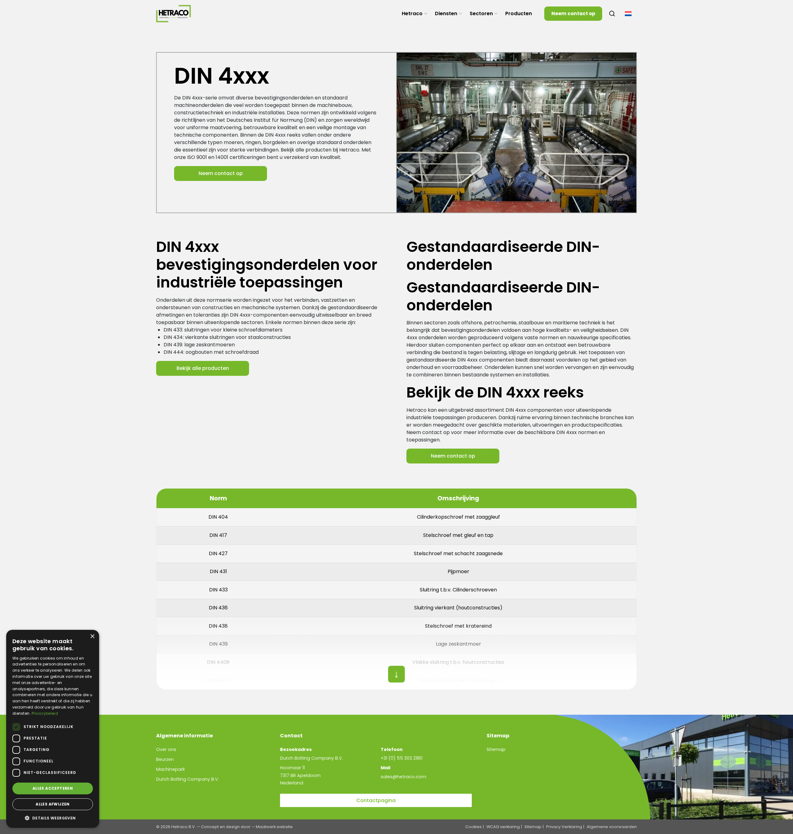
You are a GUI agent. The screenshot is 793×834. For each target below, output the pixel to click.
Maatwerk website (274, 826)
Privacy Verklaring (564, 826)
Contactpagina (376, 800)
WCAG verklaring (503, 826)
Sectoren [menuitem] (481, 13)
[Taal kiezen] (628, 13)
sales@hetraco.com (403, 777)
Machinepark (170, 769)
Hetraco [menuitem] (412, 13)
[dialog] (52, 729)
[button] (52, 818)
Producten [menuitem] (518, 13)
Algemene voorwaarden (612, 826)
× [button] (92, 636)
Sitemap (496, 749)
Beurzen (165, 759)
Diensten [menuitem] (446, 13)
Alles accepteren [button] (53, 788)
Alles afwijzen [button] (53, 804)
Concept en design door (226, 826)
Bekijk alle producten (203, 368)
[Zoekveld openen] (612, 13)
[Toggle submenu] (426, 14)
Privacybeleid (45, 713)
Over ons (166, 749)
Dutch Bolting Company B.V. (187, 779)
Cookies (473, 826)
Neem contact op (573, 13)
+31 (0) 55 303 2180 (402, 758)
